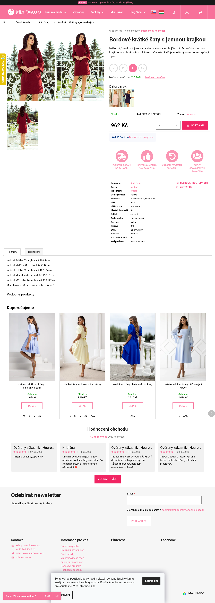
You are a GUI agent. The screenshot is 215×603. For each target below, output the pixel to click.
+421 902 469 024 (25, 549)
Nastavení (64, 594)
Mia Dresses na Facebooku (30, 553)
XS (24, 415)
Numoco (190, 114)
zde (93, 586)
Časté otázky (68, 554)
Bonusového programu (141, 137)
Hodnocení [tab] (34, 251)
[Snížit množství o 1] (160, 125)
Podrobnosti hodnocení (153, 30)
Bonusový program (71, 566)
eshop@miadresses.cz (28, 545)
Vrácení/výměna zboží (72, 558)
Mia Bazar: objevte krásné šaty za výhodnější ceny (106, 2)
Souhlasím (151, 580)
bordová (134, 187)
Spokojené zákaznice (72, 562)
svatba (134, 191)
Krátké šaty (136, 183)
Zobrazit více (107, 479)
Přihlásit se (138, 521)
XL (142, 67)
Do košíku (197, 125)
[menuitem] (55, 12)
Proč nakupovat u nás (72, 550)
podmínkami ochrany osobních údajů (183, 509)
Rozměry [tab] (12, 251)
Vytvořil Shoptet (195, 593)
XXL (93, 415)
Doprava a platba (70, 546)
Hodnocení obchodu (107, 429)
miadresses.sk (23, 557)
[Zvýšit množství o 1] (176, 125)
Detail (32, 405)
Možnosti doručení (155, 77)
